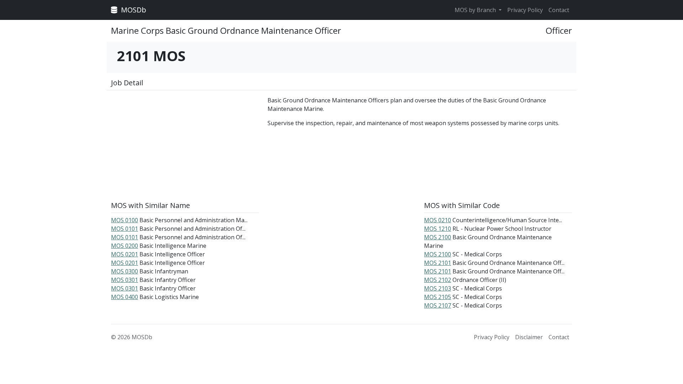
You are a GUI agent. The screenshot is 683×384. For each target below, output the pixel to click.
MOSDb (132, 10)
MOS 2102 (437, 280)
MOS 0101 (124, 229)
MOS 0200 (124, 246)
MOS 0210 (437, 220)
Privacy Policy (525, 10)
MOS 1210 (437, 229)
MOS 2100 (437, 237)
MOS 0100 (124, 220)
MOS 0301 (124, 280)
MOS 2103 (437, 288)
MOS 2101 (437, 263)
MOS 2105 (437, 297)
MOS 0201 (124, 254)
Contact (559, 10)
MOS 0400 (124, 297)
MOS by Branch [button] (476, 10)
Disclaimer (529, 337)
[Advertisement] (185, 146)
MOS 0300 (124, 271)
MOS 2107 (437, 305)
